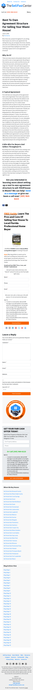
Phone (6, 283)
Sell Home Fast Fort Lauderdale (12, 556)
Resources (27, 655)
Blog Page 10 (7, 593)
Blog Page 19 (7, 617)
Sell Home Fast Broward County (12, 491)
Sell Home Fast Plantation (11, 522)
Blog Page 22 (7, 624)
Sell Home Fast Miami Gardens (12, 530)
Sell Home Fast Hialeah (10, 548)
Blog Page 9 (7, 591)
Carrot (26, 688)
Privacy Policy (10, 659)
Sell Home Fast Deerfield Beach (12, 502)
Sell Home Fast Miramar (10, 543)
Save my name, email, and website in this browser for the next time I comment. (16, 383)
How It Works (15, 655)
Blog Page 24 (7, 630)
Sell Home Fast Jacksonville (11, 509)
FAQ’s (22, 655)
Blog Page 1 (7, 570)
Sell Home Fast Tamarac (10, 541)
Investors (23, 2)
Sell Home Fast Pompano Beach (12, 551)
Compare (7, 657)
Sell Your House (7, 655)
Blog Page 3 (7, 575)
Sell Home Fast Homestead (11, 507)
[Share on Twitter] (6, 205)
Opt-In (6, 300)
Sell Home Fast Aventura (10, 525)
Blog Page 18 (7, 614)
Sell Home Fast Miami (10, 559)
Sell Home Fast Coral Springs (12, 496)
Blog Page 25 (7, 632)
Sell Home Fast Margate (10, 520)
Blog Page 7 (7, 585)
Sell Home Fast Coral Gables (11, 533)
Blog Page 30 (7, 645)
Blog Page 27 (7, 637)
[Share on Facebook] (3, 205)
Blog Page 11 (7, 596)
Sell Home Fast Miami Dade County (13, 494)
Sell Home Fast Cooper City (11, 528)
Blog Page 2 (7, 572)
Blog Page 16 (7, 609)
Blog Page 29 (7, 643)
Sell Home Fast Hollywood (11, 554)
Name (6, 277)
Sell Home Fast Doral (9, 499)
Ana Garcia (7, 36)
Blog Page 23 (7, 627)
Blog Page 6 (7, 583)
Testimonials (20, 657)
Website (4, 374)
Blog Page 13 (7, 601)
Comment (5, 342)
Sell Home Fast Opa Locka (11, 535)
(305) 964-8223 (12, 12)
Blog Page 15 (7, 606)
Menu (29, 12)
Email (6, 289)
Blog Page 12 (7, 598)
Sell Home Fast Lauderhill (11, 512)
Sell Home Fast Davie (9, 504)
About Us (9, 2)
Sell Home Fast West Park (11, 538)
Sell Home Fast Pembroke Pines (12, 546)
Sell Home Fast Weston (10, 515)
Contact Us (16, 2)
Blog (27, 657)
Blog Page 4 (7, 578)
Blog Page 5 (7, 580)
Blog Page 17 (7, 611)
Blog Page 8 (7, 588)
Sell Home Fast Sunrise (10, 517)
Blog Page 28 (7, 640)
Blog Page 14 (7, 604)
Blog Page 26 (7, 635)
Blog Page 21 (7, 622)
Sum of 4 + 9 (6, 387)
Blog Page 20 (7, 619)
